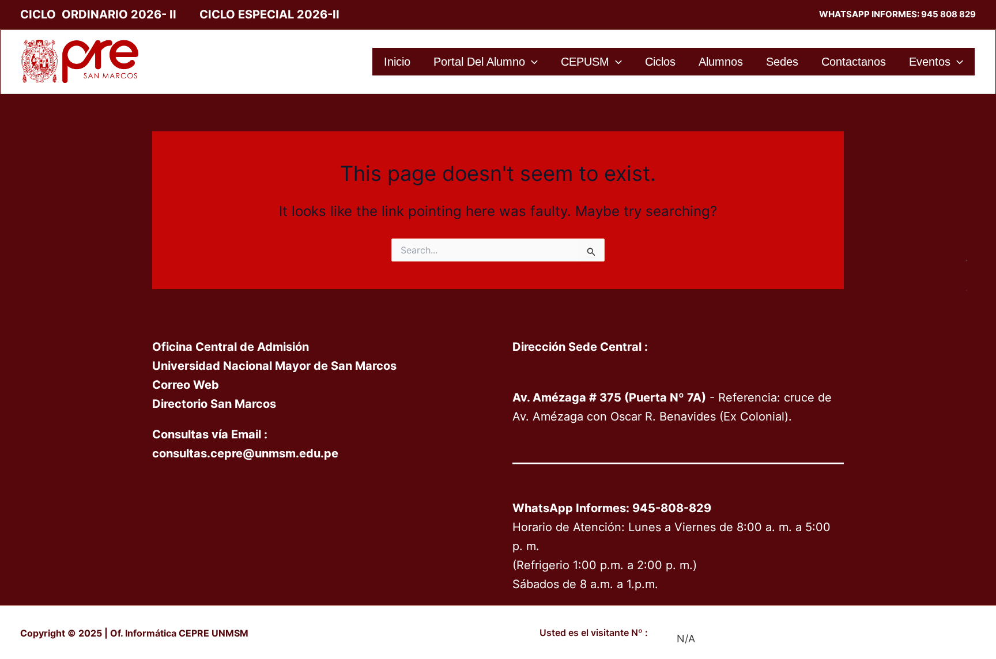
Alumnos (721, 61)
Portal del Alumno (479, 61)
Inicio (397, 61)
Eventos (929, 61)
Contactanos (853, 61)
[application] (531, 61)
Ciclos (660, 61)
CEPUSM (585, 61)
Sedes (782, 61)
